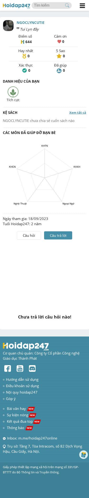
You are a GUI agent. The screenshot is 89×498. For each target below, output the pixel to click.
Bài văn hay (19, 408)
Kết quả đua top (23, 421)
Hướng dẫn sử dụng (22, 379)
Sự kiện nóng (21, 415)
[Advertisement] (44, 275)
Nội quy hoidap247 (21, 392)
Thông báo (19, 427)
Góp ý (11, 398)
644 (28, 41)
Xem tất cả (77, 112)
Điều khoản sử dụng (22, 385)
